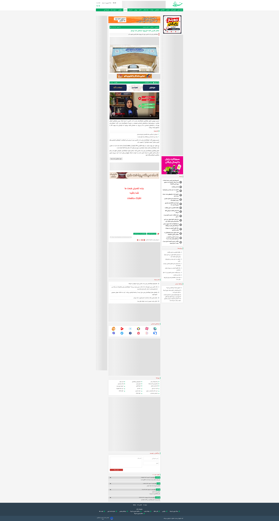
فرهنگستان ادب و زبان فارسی (140, 234)
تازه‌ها (180, 176)
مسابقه (134, 505)
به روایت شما (114, 10)
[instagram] (147, 335)
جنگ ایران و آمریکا (174, 511)
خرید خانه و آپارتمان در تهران (152, 391)
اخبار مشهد (121, 381)
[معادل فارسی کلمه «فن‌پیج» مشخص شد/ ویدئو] (144, 240)
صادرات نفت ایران (111, 511)
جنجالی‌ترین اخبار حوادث (153, 384)
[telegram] (130, 330)
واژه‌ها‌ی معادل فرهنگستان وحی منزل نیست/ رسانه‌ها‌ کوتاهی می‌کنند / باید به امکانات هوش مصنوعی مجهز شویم (134, 293)
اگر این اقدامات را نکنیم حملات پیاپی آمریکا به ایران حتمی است (172, 291)
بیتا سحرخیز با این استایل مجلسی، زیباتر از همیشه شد (171, 199)
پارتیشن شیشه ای (154, 393)
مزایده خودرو (138, 391)
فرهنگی (125, 10)
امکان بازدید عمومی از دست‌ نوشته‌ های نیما (147, 301)
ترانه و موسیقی (121, 384)
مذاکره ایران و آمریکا (138, 513)
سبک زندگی (146, 10)
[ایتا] (114, 330)
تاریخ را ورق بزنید (119, 386)
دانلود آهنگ (121, 391)
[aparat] (147, 330)
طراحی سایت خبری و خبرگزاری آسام (103, 518)
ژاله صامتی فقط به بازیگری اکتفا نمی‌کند (172, 211)
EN (113, 3)
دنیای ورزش (138, 384)
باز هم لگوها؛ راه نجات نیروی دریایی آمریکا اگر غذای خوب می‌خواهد (171, 224)
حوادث (152, 10)
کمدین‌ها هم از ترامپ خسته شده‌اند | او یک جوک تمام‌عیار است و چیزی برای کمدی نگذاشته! (171, 182)
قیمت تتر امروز (155, 388)
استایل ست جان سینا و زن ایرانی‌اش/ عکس (171, 190)
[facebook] (138, 240)
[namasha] (138, 335)
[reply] (110, 477)
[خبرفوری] (174, 4)
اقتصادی (163, 10)
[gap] (114, 335)
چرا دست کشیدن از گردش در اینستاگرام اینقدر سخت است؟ (172, 238)
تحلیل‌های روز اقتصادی (136, 381)
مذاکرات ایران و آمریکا (135, 511)
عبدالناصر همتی (122, 511)
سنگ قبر (139, 388)
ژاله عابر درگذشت (175, 187)
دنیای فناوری (138, 386)
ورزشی (135, 10)
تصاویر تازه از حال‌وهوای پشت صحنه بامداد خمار (171, 195)
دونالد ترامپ (146, 511)
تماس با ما (139, 505)
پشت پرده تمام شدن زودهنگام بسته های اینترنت (147, 137)
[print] (156, 83)
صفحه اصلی (180, 10)
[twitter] (142, 240)
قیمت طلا (101, 511)
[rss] (99, 6)
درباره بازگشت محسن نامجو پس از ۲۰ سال (171, 216)
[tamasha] (122, 330)
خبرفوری (169, 518)
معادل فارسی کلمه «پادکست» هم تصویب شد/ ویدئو (145, 298)
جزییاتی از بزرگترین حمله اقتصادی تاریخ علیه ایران (147, 134)
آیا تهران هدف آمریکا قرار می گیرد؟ (173, 288)
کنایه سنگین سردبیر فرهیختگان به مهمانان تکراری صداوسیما (171, 233)
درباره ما (145, 505)
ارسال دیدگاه (116, 470)
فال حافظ (156, 511)
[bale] (155, 330)
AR (115, 3)
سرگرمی (120, 10)
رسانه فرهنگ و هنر (154, 381)
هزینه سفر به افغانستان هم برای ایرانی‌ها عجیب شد (172, 204)
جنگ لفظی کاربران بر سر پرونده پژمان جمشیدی (172, 229)
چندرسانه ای (106, 10)
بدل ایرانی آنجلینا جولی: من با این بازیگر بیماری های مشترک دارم (171, 220)
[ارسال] (153, 82)
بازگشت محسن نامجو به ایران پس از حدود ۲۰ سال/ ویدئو (171, 242)
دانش (140, 10)
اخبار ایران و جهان (154, 386)
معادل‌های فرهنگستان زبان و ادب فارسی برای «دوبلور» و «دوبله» (143, 283)
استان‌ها (131, 10)
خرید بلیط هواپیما (119, 388)
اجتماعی (157, 10)
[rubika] (138, 330)
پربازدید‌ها (180, 248)
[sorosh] (155, 335)
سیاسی (168, 10)
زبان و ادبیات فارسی (152, 234)
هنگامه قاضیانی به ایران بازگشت (172, 208)
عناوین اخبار (173, 10)
